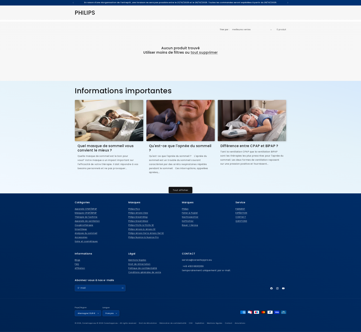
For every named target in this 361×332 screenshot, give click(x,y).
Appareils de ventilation (87, 221)
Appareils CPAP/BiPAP (86, 208)
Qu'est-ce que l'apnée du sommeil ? (180, 148)
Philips (185, 208)
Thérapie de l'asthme (86, 217)
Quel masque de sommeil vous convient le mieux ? (106, 148)
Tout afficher (180, 190)
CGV (191, 323)
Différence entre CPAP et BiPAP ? (249, 146)
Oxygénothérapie (84, 225)
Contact (228, 323)
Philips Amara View (138, 212)
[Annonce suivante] (288, 2)
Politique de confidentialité (142, 268)
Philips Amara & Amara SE (141, 229)
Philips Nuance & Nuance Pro (143, 237)
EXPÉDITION (241, 212)
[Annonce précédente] (73, 2)
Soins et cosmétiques (86, 241)
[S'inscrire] (122, 288)
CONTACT (240, 217)
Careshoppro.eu (89, 323)
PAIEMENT (240, 208)
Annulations (240, 323)
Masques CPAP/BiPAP (86, 212)
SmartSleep (81, 229)
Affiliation (80, 268)
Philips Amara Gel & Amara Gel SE (146, 233)
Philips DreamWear (138, 221)
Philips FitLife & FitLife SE (141, 225)
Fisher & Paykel (190, 212)
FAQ (77, 264)
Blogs (77, 260)
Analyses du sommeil (86, 233)
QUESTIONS (241, 221)
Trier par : (224, 29)
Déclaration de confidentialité (172, 323)
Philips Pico (134, 208)
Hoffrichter (188, 221)
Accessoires (81, 237)
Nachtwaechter (190, 217)
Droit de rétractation (139, 264)
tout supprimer (204, 52)
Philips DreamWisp (138, 217)
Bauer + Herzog (190, 225)
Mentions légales (137, 260)
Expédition (199, 323)
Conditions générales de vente (144, 272)
